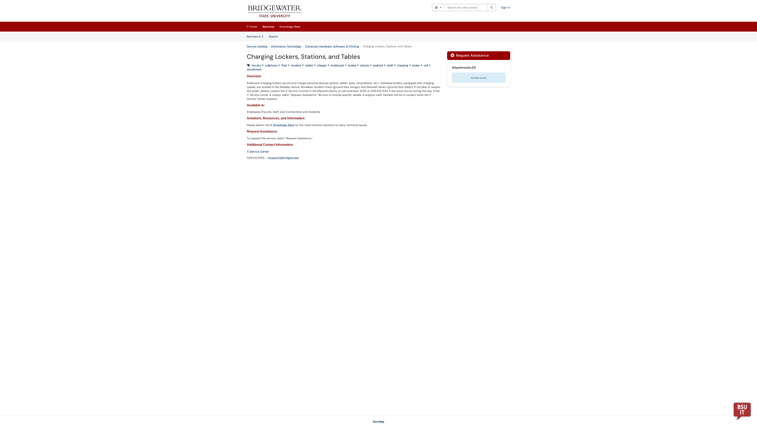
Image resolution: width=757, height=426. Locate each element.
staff (390, 65)
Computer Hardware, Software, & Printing (332, 46)
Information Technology (286, 46)
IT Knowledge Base (282, 125)
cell (426, 65)
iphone (364, 65)
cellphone (271, 65)
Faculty (256, 65)
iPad (284, 65)
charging (402, 65)
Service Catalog (257, 46)
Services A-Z (255, 36)
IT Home (252, 26)
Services (268, 26)
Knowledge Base (290, 26)
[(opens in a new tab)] (275, 12)
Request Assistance (472, 55)
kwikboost (337, 65)
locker (416, 65)
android (378, 65)
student (296, 65)
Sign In (505, 7)
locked (352, 65)
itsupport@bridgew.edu (283, 158)
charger (322, 65)
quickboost (254, 69)
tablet (309, 65)
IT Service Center (258, 151)
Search (275, 36)
